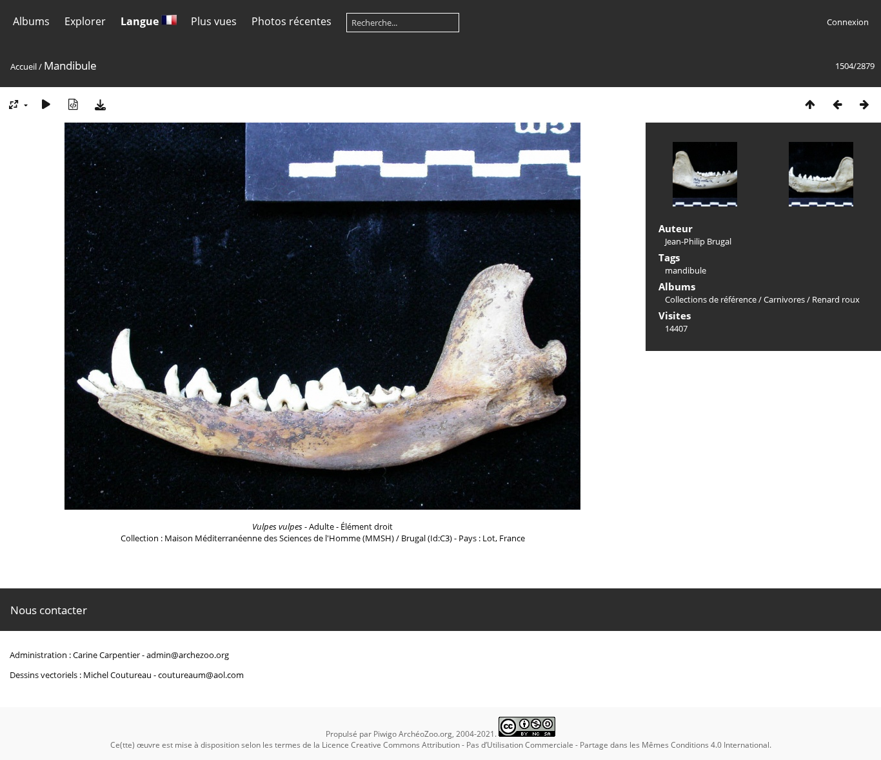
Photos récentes (292, 21)
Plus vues (214, 21)
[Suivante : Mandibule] (864, 104)
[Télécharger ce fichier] (100, 104)
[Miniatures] (810, 104)
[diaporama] (45, 104)
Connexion (848, 22)
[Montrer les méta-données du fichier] (72, 104)
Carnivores (784, 299)
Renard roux (836, 299)
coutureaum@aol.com (201, 675)
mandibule (685, 270)
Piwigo (385, 733)
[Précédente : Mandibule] (837, 104)
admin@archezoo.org (187, 655)
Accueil (23, 66)
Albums (31, 21)
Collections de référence (711, 299)
